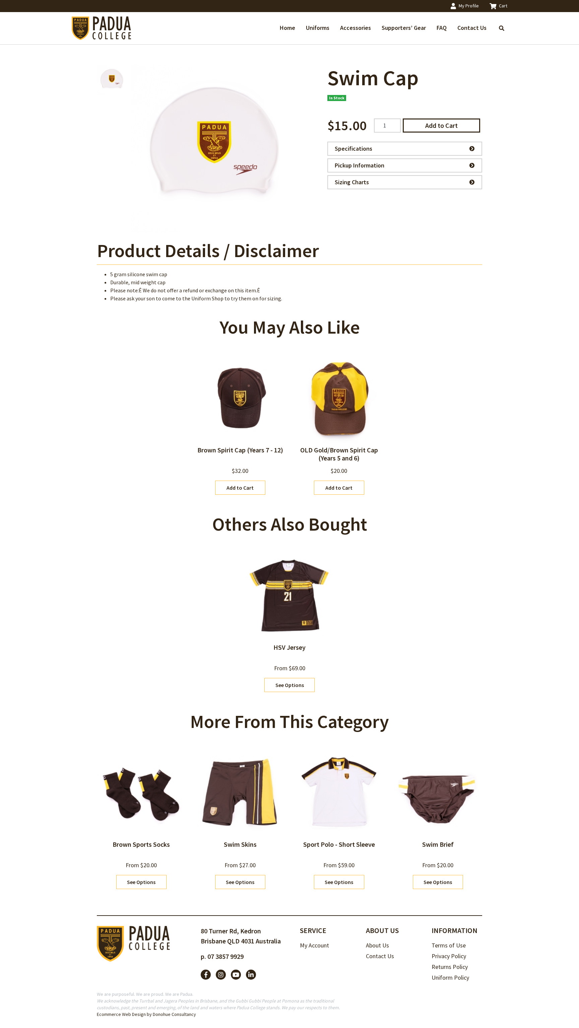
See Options (289, 685)
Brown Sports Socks (141, 844)
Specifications (353, 148)
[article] (240, 424)
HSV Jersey (289, 647)
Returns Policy (450, 967)
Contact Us (472, 28)
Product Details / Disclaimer (208, 250)
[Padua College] (102, 28)
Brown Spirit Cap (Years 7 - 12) (240, 450)
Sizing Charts (352, 182)
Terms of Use (449, 945)
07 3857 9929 (225, 956)
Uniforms (317, 28)
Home (287, 28)
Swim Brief (438, 844)
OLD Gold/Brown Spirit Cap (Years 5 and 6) (339, 454)
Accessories (355, 28)
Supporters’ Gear (404, 28)
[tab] (208, 250)
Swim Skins (240, 844)
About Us (377, 945)
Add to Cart (441, 125)
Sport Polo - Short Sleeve (339, 844)
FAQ (442, 28)
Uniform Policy (450, 977)
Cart (503, 6)
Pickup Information (359, 165)
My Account (314, 945)
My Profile (469, 6)
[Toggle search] (501, 28)
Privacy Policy (449, 956)
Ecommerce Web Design (121, 1014)
